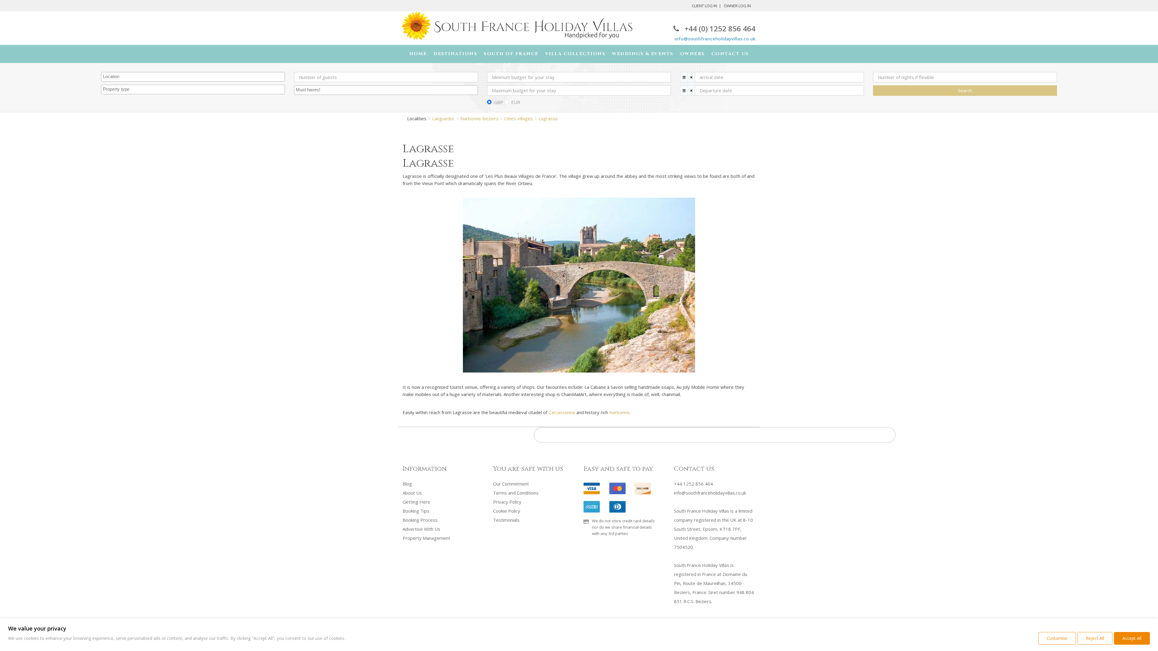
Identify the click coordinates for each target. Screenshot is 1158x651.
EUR (515, 102)
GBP (498, 102)
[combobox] (193, 77)
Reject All (1095, 638)
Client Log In (704, 5)
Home (418, 54)
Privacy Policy (507, 502)
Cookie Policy (506, 511)
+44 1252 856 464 (693, 484)
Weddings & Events (642, 54)
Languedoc (443, 118)
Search (965, 90)
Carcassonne (562, 412)
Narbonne (619, 412)
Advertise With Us (421, 529)
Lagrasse (548, 118)
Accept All (1131, 638)
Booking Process (420, 520)
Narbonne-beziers (479, 118)
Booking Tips (416, 511)
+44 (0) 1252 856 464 (720, 28)
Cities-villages (518, 118)
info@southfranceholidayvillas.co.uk (715, 39)
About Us (412, 493)
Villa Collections (575, 54)
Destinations (455, 54)
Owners (692, 54)
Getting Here (416, 502)
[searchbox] (194, 77)
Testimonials (506, 520)
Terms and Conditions (516, 493)
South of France (511, 54)
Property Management (426, 538)
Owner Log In (737, 5)
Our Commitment (511, 484)
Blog (407, 484)
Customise (1057, 638)
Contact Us (730, 54)
